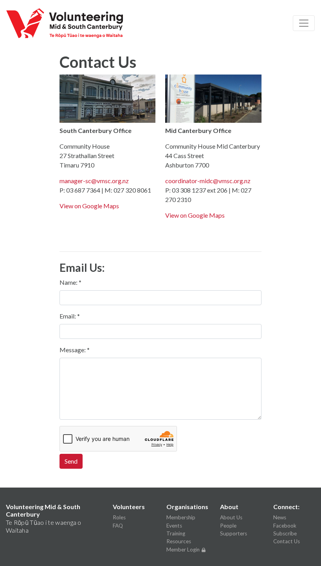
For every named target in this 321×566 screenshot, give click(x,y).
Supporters (233, 533)
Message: (73, 349)
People (228, 525)
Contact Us (286, 541)
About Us (231, 517)
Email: (68, 316)
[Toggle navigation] (304, 23)
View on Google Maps (89, 205)
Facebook (284, 525)
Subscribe (285, 533)
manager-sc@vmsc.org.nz (94, 180)
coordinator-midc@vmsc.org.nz (208, 180)
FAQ (118, 525)
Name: (69, 282)
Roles (119, 517)
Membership (180, 517)
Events (174, 525)
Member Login (183, 549)
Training (175, 533)
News (279, 517)
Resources (178, 541)
